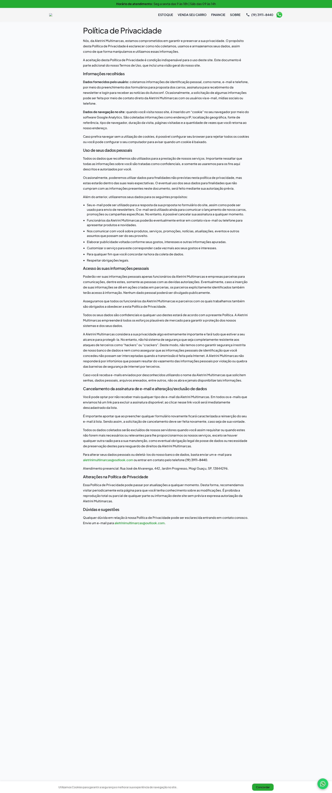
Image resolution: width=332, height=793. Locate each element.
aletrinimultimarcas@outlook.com (108, 460)
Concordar (263, 787)
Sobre (235, 15)
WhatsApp (279, 15)
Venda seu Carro (192, 15)
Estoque (165, 15)
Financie (218, 15)
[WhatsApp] (322, 783)
